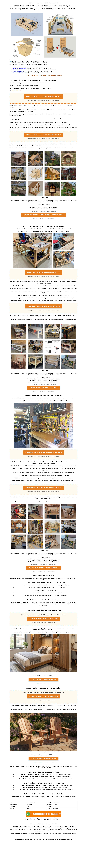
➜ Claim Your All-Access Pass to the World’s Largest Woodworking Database (43, 75)
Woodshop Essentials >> (18, 69)
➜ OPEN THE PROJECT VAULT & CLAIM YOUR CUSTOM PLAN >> (43, 96)
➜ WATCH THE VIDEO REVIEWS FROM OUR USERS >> (43, 387)
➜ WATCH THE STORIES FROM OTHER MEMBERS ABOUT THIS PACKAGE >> (43, 214)
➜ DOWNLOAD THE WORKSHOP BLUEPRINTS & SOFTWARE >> (43, 452)
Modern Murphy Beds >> (18, 71)
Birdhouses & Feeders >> (18, 67)
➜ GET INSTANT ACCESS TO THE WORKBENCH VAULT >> (43, 272)
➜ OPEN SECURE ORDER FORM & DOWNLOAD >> (43, 618)
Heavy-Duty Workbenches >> (19, 68)
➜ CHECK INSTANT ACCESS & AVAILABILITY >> (43, 679)
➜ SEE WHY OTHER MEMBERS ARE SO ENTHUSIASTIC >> (43, 567)
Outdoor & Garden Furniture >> (20, 72)
